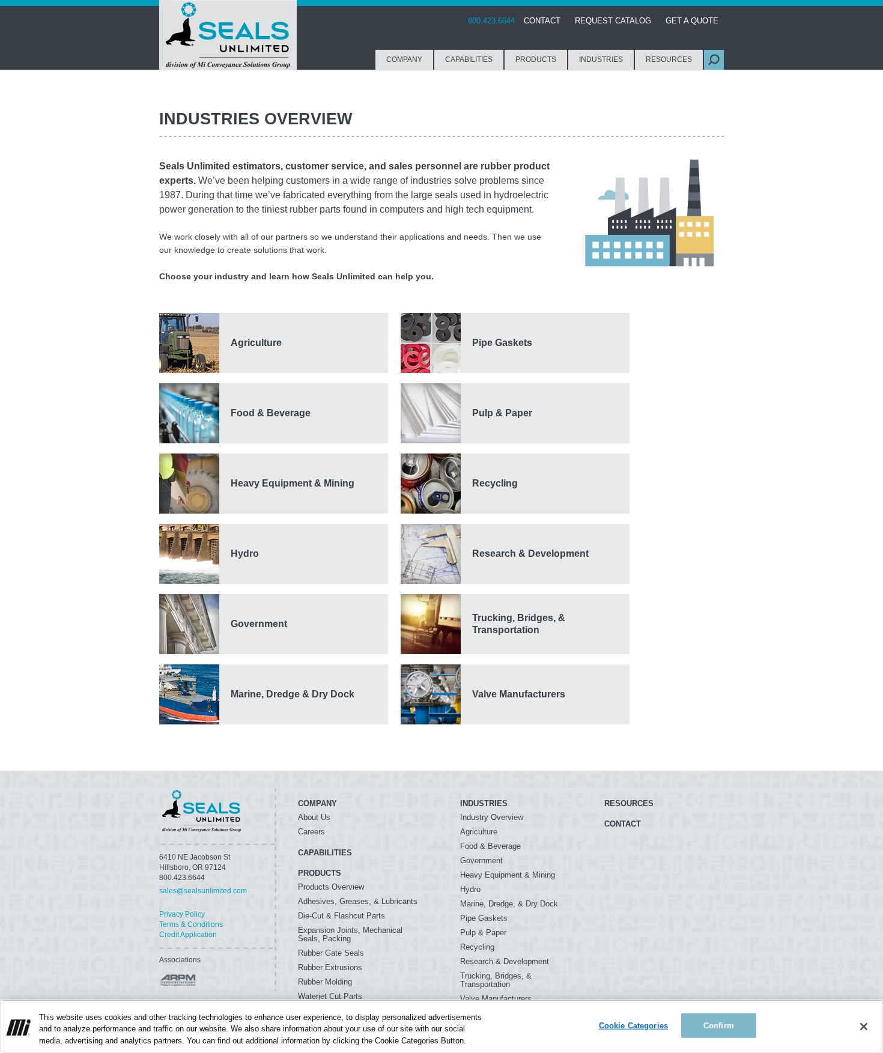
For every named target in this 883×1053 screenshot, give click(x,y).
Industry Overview (491, 817)
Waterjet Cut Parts (330, 996)
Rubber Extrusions (330, 967)
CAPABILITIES (469, 59)
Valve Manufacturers (496, 998)
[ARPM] (177, 980)
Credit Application (188, 934)
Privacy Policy (182, 914)
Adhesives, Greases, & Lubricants (357, 901)
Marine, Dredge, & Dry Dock (509, 903)
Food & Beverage (490, 846)
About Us (314, 817)
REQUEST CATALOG (613, 20)
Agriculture (478, 831)
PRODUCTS (535, 59)
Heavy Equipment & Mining (507, 874)
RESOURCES (669, 59)
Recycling (477, 946)
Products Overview (331, 886)
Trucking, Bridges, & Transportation (496, 980)
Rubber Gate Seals (331, 952)
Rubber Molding (325, 981)
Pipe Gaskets (484, 918)
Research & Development (504, 961)
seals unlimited (201, 811)
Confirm (718, 1025)
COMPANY (404, 59)
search (714, 60)
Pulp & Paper (483, 932)
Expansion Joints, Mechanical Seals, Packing (350, 934)
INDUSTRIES (601, 59)
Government (481, 860)
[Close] (864, 1026)
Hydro (470, 889)
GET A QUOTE (692, 20)
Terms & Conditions (191, 924)
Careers (311, 831)
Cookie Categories (633, 1025)
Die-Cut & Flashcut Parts (341, 915)
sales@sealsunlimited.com (203, 891)
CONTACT (542, 20)
